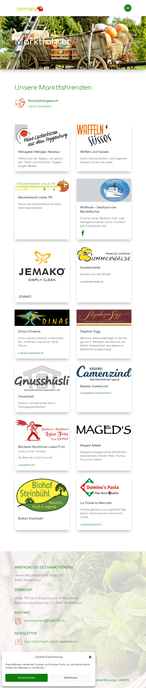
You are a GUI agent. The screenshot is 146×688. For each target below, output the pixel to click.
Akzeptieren (26, 677)
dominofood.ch (92, 524)
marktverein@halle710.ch (44, 621)
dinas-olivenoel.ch (31, 353)
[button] (90, 657)
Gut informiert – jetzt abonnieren (51, 641)
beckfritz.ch (27, 465)
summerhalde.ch (92, 281)
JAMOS (123, 680)
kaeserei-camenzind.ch (96, 393)
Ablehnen (70, 677)
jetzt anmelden (41, 106)
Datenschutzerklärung (98, 680)
